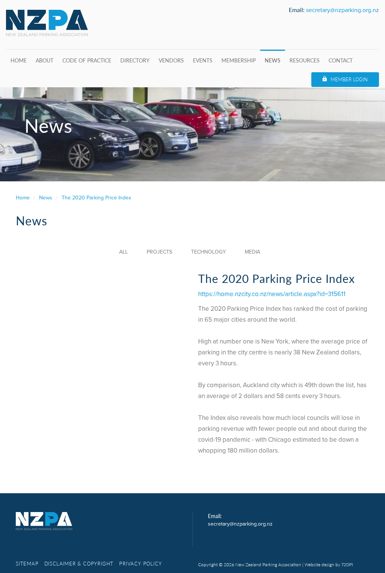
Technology (208, 252)
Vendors (171, 60)
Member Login (349, 79)
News (272, 60)
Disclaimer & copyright (79, 563)
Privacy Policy (140, 563)
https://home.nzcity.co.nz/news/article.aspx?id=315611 (272, 294)
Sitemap (27, 563)
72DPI (347, 564)
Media (252, 252)
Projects (159, 252)
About (44, 60)
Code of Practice (86, 60)
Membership (238, 60)
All (123, 252)
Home (19, 60)
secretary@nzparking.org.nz (342, 10)
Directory (135, 60)
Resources (305, 60)
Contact (341, 60)
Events (202, 60)
